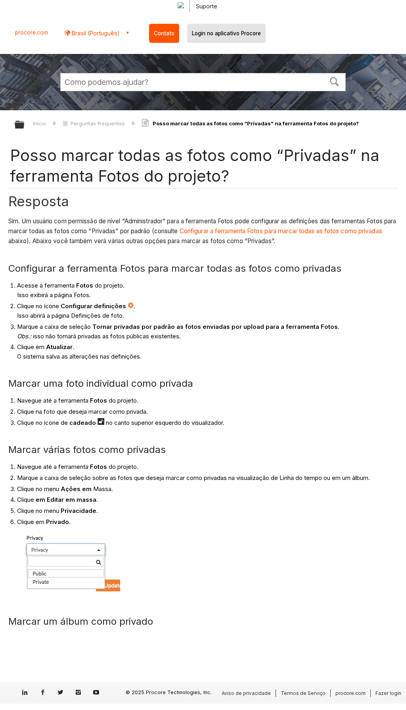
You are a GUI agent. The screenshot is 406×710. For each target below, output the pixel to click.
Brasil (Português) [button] (95, 33)
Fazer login (388, 693)
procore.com (31, 32)
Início (40, 123)
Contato (164, 33)
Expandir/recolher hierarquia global (24, 125)
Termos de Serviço (303, 693)
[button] (335, 81)
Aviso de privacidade (246, 693)
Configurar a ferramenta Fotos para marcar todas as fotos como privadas (281, 231)
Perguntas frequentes (97, 123)
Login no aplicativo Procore (226, 33)
